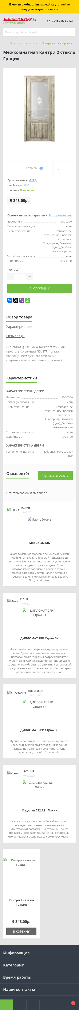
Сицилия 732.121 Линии (39, 810)
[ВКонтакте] (9, 300)
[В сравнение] (34, 860)
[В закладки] (34, 854)
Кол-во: (12, 270)
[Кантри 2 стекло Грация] (21, 862)
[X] (15, 300)
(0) (41, 168)
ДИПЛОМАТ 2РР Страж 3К (39, 638)
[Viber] (21, 300)
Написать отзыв (55, 475)
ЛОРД (33, 180)
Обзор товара (19, 316)
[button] (32, 1004)
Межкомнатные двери (24, 43)
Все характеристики (60, 215)
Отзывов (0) (15, 336)
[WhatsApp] (27, 300)
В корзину (39, 288)
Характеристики (19, 326)
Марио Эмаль (39, 543)
